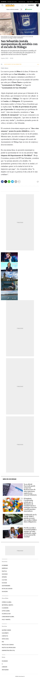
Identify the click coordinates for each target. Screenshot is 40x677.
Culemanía (5, 608)
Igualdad (5, 591)
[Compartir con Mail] (15, 181)
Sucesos (4, 583)
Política (4, 571)
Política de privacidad (9, 647)
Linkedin (4, 667)
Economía (5, 565)
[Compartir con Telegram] (12, 181)
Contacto (5, 636)
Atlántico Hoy (6, 614)
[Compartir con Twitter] (5, 181)
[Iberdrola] (28, 9)
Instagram (5, 670)
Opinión (4, 577)
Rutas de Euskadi (7, 588)
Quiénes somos (6, 630)
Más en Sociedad (9, 479)
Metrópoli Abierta (7, 605)
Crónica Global (6, 602)
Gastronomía (6, 585)
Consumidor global (8, 616)
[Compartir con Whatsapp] (9, 181)
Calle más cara (22, 1)
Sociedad (5, 574)
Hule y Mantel (6, 619)
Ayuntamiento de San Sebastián (12, 64)
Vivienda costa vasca (12, 1)
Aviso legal (5, 639)
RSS (3, 642)
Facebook (5, 661)
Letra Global (6, 611)
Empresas (5, 568)
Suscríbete (5, 633)
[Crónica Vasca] (13, 5)
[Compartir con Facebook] (2, 181)
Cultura (4, 580)
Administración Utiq (8, 650)
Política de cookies (8, 644)
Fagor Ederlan (30, 1)
